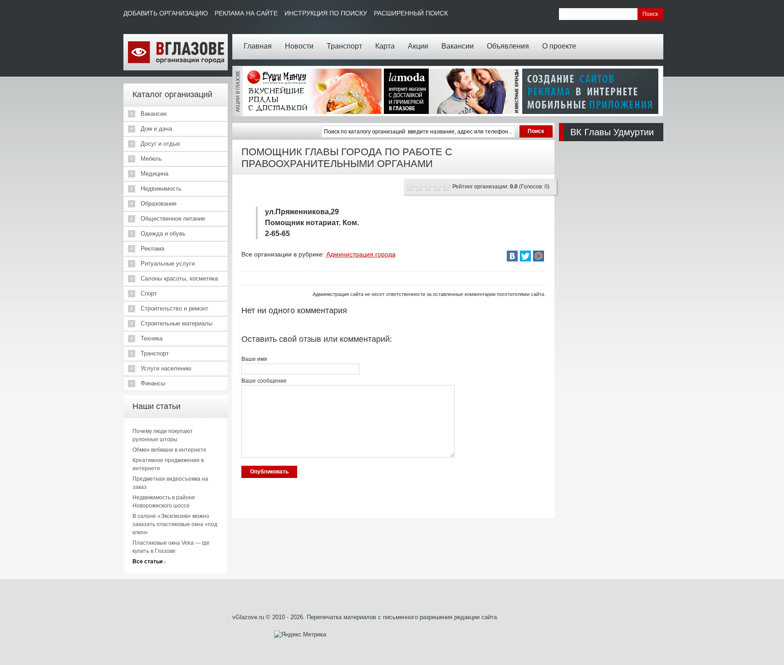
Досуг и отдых (160, 143)
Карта (385, 46)
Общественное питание (173, 218)
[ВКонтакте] (512, 256)
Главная (258, 46)
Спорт (149, 293)
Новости (299, 46)
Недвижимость (161, 188)
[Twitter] (525, 256)
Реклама (152, 248)
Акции (418, 46)
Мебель (151, 158)
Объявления (508, 46)
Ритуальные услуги (168, 263)
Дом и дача (156, 128)
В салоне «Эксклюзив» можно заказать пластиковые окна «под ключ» (174, 524)
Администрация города (361, 254)
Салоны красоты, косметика (179, 278)
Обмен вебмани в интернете (169, 450)
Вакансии (457, 46)
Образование (158, 203)
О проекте (559, 46)
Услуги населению (166, 368)
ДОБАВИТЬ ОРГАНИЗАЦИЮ (165, 13)
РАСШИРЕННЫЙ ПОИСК (411, 13)
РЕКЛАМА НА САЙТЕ (246, 13)
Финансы (153, 383)
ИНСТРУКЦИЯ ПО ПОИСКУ (325, 13)
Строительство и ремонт (174, 308)
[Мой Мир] (538, 256)
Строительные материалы (176, 323)
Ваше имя (254, 359)
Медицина (154, 173)
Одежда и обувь (163, 233)
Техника (151, 338)
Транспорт (344, 46)
